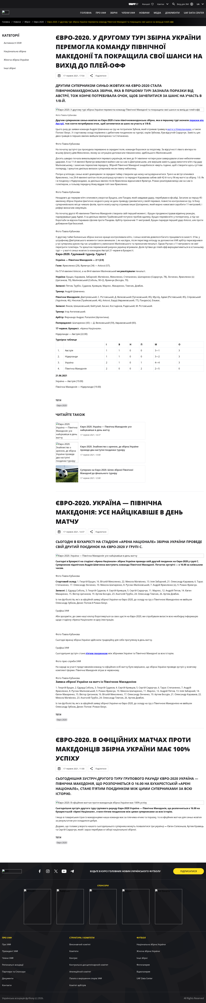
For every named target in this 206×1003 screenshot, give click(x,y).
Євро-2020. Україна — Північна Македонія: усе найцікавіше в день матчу (119, 512)
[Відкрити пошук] (173, 4)
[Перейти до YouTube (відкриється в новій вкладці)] (64, 871)
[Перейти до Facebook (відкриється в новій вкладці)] (39, 871)
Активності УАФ (13, 42)
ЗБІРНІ (113, 12)
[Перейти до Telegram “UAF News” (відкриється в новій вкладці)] (72, 871)
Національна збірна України (151, 944)
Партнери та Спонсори (14, 971)
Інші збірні (10, 68)
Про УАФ (7, 937)
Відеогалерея (143, 971)
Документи (172, 12)
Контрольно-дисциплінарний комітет (88, 964)
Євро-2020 (39, 21)
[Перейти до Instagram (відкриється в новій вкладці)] (47, 871)
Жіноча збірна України (16, 59)
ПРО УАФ (101, 12)
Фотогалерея (143, 964)
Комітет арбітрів (77, 985)
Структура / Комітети (81, 937)
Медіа (157, 12)
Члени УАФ (128, 12)
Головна (86, 12)
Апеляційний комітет (80, 971)
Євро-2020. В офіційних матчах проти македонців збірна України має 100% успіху (123, 748)
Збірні (27, 21)
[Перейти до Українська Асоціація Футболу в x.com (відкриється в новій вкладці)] (56, 871)
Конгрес (73, 958)
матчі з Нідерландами (179, 129)
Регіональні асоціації (12, 964)
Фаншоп (146, 4)
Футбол (141, 937)
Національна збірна (15, 51)
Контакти (7, 985)
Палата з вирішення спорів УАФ (85, 978)
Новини (144, 12)
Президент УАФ (10, 951)
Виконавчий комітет (80, 944)
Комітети (73, 951)
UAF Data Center (194, 12)
